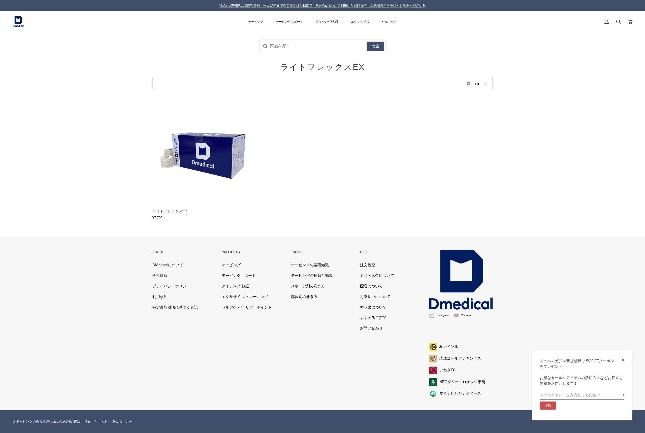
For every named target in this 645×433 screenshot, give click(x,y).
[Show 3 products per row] (477, 83)
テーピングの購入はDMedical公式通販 (44, 421)
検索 (87, 421)
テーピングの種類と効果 (312, 276)
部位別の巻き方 (304, 297)
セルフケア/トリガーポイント (247, 307)
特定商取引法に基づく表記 (175, 307)
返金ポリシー (122, 421)
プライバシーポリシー (171, 286)
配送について (371, 286)
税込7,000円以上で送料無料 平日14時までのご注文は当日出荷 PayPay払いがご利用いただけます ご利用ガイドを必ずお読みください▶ (322, 5)
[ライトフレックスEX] (207, 150)
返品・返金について (377, 276)
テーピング (231, 265)
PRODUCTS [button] (231, 252)
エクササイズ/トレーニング (245, 297)
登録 (548, 405)
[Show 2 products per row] (469, 83)
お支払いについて (375, 297)
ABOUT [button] (158, 252)
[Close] (625, 357)
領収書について (373, 307)
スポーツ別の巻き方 (308, 286)
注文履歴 (367, 265)
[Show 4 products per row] (486, 83)
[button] (256, 21)
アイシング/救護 (235, 286)
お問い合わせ (371, 328)
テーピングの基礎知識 (310, 265)
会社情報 (160, 276)
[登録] (617, 395)
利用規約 (160, 297)
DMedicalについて (167, 265)
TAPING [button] (297, 252)
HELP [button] (364, 252)
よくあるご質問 (373, 318)
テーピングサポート (239, 276)
